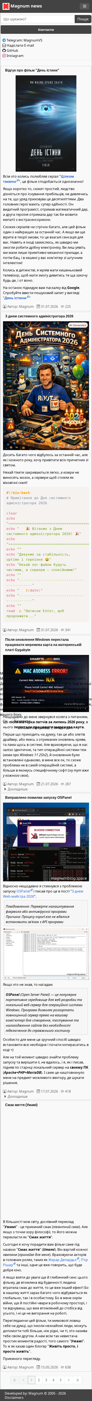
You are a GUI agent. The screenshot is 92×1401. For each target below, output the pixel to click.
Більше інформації (34, 727)
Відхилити (22, 721)
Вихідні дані (63, 727)
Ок (5, 721)
